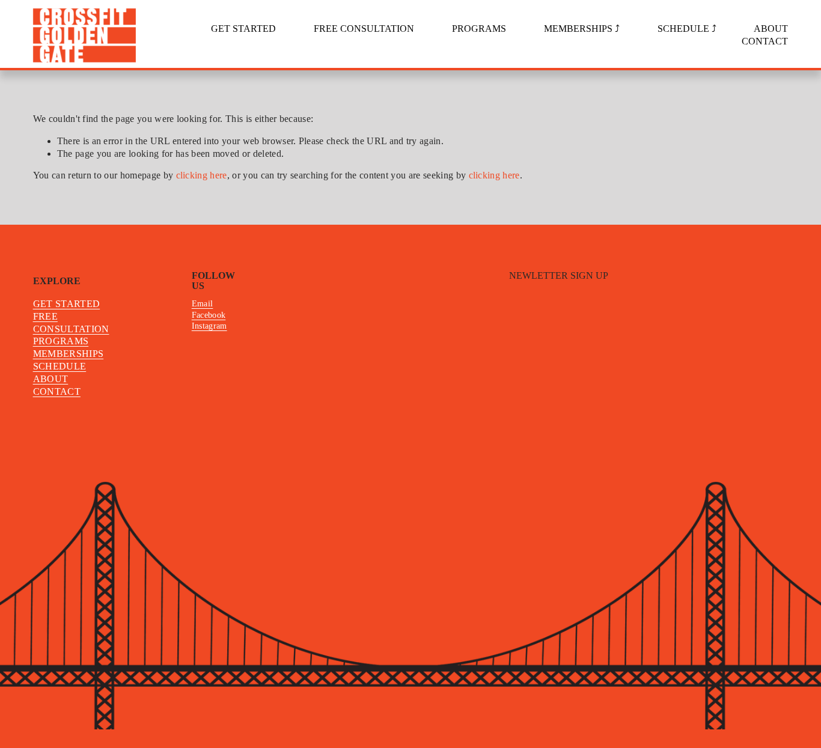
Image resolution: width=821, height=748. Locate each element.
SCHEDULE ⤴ (687, 28)
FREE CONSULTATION (364, 28)
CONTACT (765, 41)
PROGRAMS (479, 28)
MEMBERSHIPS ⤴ (582, 28)
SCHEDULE (60, 366)
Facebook (209, 315)
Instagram (209, 325)
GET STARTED (243, 28)
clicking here (201, 175)
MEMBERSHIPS (68, 353)
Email (202, 303)
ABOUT (771, 28)
